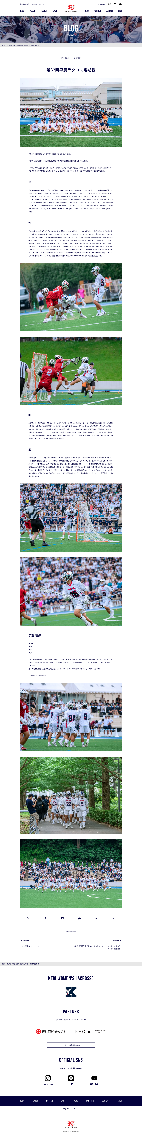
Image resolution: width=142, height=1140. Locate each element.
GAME (55, 11)
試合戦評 (15, 45)
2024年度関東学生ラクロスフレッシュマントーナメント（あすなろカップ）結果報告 (97, 947)
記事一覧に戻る (71, 931)
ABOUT (32, 11)
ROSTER (44, 11)
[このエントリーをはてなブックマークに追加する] (96, 918)
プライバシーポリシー (71, 1109)
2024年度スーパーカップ (30, 946)
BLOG (87, 11)
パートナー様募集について (71, 1045)
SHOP (120, 11)
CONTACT (109, 11)
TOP (3, 45)
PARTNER (97, 11)
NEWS (22, 11)
